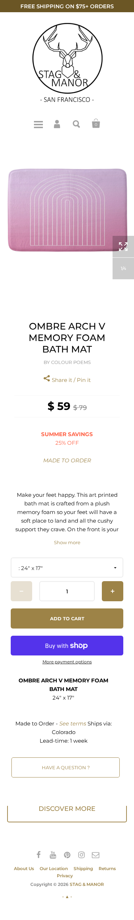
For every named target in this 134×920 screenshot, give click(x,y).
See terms (72, 723)
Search (76, 123)
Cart (96, 123)
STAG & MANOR (87, 884)
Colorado (63, 732)
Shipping (83, 868)
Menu (38, 123)
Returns (107, 868)
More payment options (67, 662)
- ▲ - (67, 896)
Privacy (65, 875)
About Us (24, 868)
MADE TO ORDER (67, 460)
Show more (67, 542)
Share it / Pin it (70, 380)
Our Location (54, 868)
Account (57, 123)
